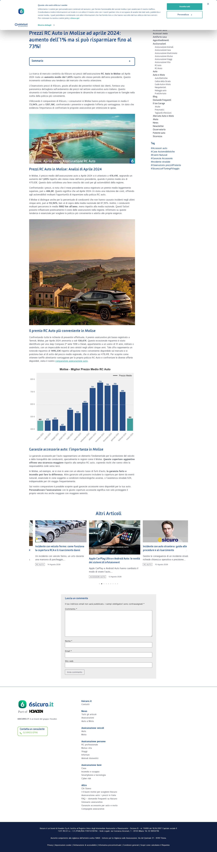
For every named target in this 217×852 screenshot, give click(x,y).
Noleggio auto (160, 91)
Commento (71, 609)
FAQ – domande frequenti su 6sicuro (99, 798)
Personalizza (183, 14)
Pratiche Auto (160, 94)
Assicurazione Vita (162, 63)
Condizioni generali (131, 845)
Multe (157, 107)
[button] (30, 550)
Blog (155, 97)
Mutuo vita (86, 748)
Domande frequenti (162, 100)
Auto (155, 72)
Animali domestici (89, 758)
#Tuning (166, 168)
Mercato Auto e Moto (163, 116)
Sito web (69, 661)
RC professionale (89, 744)
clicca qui (74, 18)
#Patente (176, 165)
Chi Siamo (86, 788)
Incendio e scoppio (90, 771)
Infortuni (85, 754)
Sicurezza (157, 137)
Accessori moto (160, 34)
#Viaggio (174, 168)
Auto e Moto (159, 75)
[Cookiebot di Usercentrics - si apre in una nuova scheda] (21, 25)
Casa (83, 768)
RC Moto (158, 69)
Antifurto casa (160, 37)
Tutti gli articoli (88, 714)
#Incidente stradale (160, 162)
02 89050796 (153, 831)
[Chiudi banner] (208, 4)
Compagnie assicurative (92, 808)
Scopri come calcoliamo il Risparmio (155, 845)
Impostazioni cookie (63, 845)
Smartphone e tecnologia (93, 775)
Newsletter (158, 127)
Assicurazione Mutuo (164, 57)
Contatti (85, 704)
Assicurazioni (159, 44)
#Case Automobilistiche (163, 151)
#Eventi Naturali (159, 155)
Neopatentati (160, 88)
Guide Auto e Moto (163, 85)
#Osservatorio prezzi (161, 165)
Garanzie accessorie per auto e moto (99, 805)
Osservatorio (159, 130)
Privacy (50, 845)
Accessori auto (160, 31)
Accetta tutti (184, 6)
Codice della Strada (163, 82)
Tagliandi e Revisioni (163, 113)
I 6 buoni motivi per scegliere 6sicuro (99, 791)
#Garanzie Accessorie (162, 158)
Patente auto (159, 133)
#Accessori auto (159, 148)
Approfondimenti (161, 41)
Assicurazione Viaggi (163, 60)
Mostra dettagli (44, 25)
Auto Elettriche (161, 79)
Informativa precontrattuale (109, 845)
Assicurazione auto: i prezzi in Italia (98, 795)
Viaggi (84, 751)
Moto (155, 120)
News (155, 123)
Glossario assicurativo (92, 802)
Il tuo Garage (159, 104)
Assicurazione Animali (164, 47)
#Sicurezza (156, 168)
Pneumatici (159, 110)
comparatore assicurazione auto (71, 361)
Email (68, 651)
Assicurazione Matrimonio (166, 54)
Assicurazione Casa (163, 50)
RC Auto (158, 66)
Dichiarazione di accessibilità (85, 845)
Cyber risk (86, 778)
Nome (68, 641)
